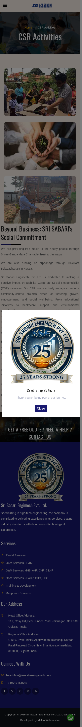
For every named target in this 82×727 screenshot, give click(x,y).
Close (41, 408)
